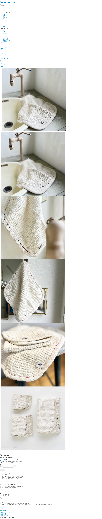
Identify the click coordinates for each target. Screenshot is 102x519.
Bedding (4, 14)
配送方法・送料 (4, 57)
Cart (0, 59)
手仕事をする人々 (7, 40)
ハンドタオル (3, 64)
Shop (2, 48)
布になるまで (6, 39)
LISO (3, 32)
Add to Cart (2, 469)
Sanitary (4, 16)
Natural (4, 25)
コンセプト (6, 38)
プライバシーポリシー (5, 58)
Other (4, 18)
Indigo (4, 26)
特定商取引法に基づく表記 (5, 54)
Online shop (3, 62)
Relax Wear (5, 17)
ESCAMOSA (5, 33)
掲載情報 (5, 47)
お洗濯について (7, 43)
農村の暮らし (6, 41)
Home (2, 7)
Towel (4, 15)
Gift (3, 19)
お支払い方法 (3, 513)
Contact (2, 49)
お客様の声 (7, 44)
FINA (3, 34)
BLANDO (4, 31)
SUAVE (4, 30)
